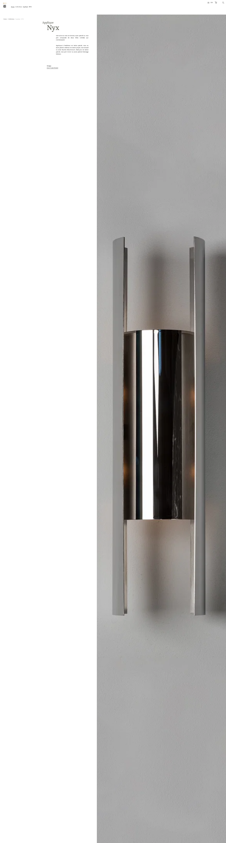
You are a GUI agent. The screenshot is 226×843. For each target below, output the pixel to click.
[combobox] (208, 3)
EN (212, 2)
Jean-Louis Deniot (52, 68)
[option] (212, 3)
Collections (18, 7)
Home (12, 7)
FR (208, 2)
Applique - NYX (27, 7)
